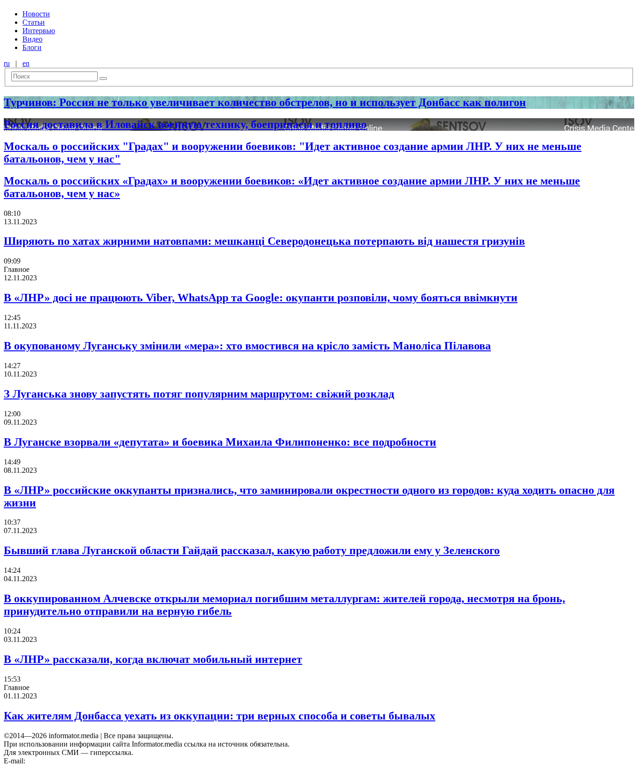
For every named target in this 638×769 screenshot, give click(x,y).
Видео (32, 39)
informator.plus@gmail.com (68, 761)
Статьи (33, 22)
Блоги (32, 47)
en (25, 63)
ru (7, 63)
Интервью (38, 31)
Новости (36, 14)
